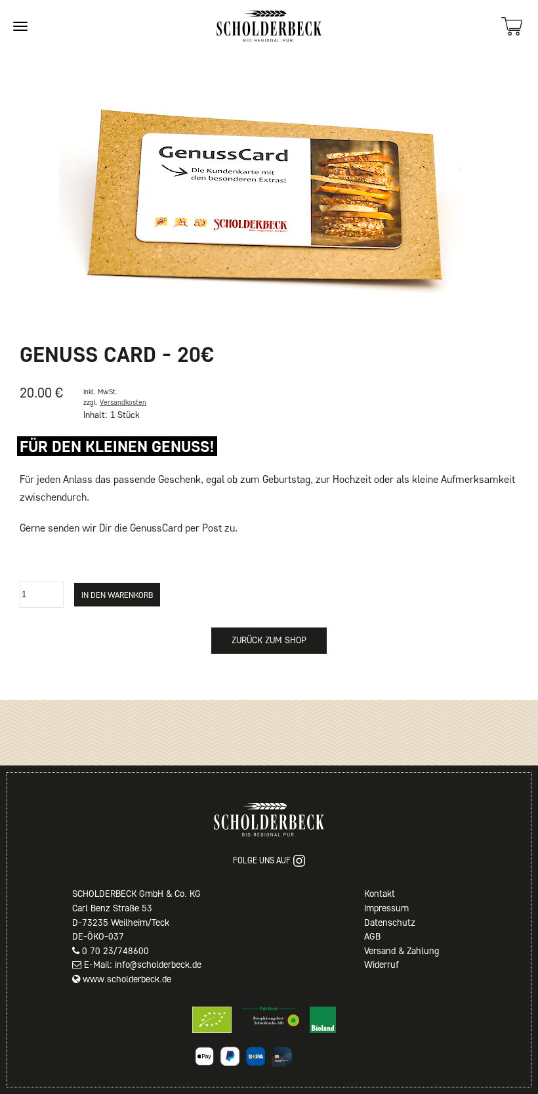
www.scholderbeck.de (127, 979)
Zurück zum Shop (269, 640)
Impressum (386, 908)
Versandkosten (123, 402)
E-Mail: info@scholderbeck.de (142, 964)
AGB (372, 936)
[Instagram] (299, 860)
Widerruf (381, 964)
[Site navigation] (20, 26)
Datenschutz (389, 922)
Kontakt (379, 894)
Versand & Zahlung (401, 951)
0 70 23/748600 (115, 951)
